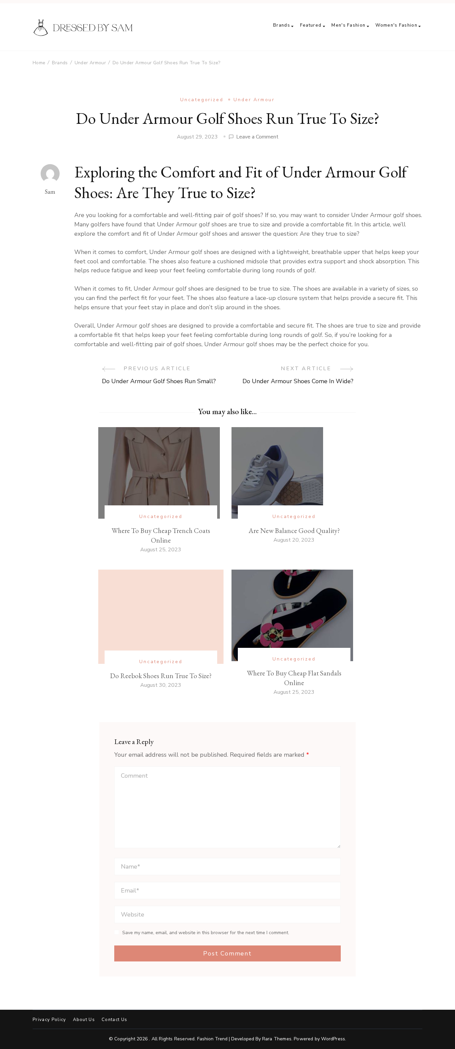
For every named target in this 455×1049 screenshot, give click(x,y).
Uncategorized (201, 100)
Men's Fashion (348, 25)
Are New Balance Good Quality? (294, 530)
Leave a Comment (257, 137)
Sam (50, 191)
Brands (281, 25)
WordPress (333, 1039)
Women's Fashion (396, 25)
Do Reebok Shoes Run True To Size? (161, 675)
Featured (310, 25)
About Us (84, 1020)
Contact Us (114, 1020)
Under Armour (254, 100)
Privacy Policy (49, 1020)
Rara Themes (276, 1039)
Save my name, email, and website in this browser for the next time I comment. (205, 933)
